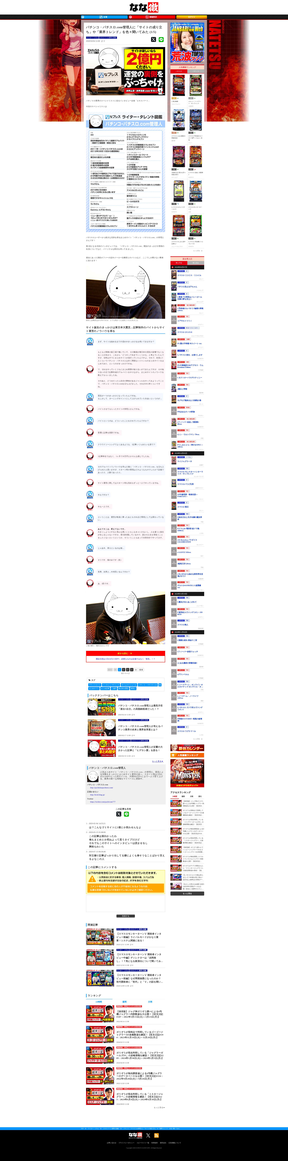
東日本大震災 (124, 688)
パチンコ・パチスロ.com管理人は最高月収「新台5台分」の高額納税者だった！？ (140, 707)
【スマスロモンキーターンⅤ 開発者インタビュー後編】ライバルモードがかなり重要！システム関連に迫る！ (138, 937)
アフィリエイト (95, 685)
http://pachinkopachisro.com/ (101, 788)
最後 (141, 670)
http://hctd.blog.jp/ (97, 795)
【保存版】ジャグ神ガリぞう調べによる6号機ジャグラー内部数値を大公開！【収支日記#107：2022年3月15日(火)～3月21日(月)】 (139, 1014)
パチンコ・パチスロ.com (148, 685)
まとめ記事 (105, 688)
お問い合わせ (111, 1143)
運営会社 (163, 1143)
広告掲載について (175, 1143)
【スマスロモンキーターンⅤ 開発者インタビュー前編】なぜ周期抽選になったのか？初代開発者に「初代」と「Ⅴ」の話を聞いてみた (138, 978)
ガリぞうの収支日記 (134, 1006)
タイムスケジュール (129, 685)
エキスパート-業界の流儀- (108, 37)
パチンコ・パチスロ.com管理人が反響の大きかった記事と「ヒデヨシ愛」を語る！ (140, 748)
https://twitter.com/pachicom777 (102, 802)
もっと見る (157, 761)
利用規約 (154, 1143)
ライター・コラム (92, 37)
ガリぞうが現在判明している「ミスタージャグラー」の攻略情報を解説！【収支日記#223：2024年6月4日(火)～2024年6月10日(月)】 (139, 1097)
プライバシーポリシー (126, 1143)
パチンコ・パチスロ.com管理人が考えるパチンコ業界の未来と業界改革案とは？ (140, 728)
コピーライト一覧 (143, 1143)
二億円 (113, 688)
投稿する (125, 916)
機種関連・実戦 (122, 1006)
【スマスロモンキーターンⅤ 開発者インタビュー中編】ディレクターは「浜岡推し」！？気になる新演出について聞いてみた (138, 958)
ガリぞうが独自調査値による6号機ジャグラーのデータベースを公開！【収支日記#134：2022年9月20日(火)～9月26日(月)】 (139, 1076)
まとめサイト (94, 688)
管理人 (133, 688)
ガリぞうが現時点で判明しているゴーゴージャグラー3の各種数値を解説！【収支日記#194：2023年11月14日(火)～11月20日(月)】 (139, 1035)
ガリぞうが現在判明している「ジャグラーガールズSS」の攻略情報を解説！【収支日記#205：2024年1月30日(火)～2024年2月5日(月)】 (140, 1055)
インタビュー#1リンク (111, 685)
